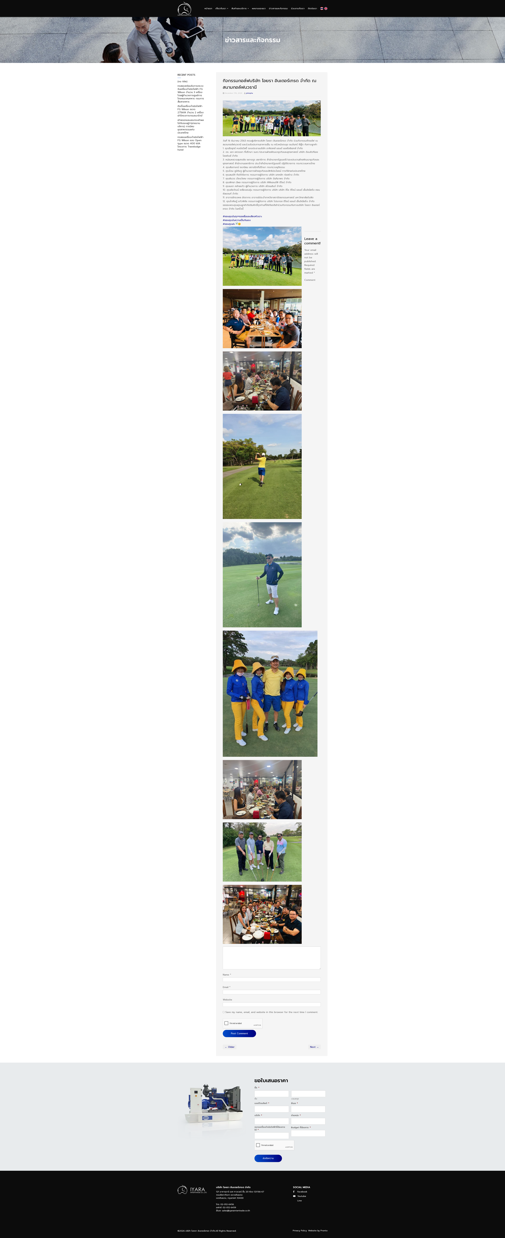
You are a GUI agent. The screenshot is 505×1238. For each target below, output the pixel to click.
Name (227, 975)
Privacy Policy (300, 1230)
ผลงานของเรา (259, 8)
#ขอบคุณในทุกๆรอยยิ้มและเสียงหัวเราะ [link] (242, 216)
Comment (309, 280)
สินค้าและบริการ (239, 8)
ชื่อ (256, 1098)
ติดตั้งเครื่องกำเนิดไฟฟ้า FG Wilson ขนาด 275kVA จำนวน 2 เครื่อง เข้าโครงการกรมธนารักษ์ (191, 110)
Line (299, 1200)
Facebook (302, 1191)
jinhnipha (249, 93)
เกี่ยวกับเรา (221, 8)
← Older (229, 1047)
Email (226, 987)
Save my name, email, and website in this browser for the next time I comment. (271, 1012)
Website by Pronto (317, 1230)
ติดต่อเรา (312, 8)
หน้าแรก (208, 8)
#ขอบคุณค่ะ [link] (229, 224)
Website (227, 1000)
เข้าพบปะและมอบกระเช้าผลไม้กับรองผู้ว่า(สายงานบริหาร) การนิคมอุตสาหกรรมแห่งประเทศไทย (191, 126)
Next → (314, 1047)
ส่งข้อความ (268, 1158)
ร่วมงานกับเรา (298, 8)
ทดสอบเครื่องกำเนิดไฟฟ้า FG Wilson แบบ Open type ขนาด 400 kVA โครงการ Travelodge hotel (190, 143)
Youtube (301, 1196)
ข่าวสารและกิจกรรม (278, 8)
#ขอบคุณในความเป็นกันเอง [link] (237, 220)
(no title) (182, 81)
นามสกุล (295, 1098)
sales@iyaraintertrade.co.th (236, 1210)
